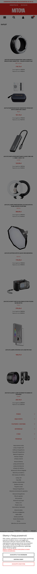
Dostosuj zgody (18, 559)
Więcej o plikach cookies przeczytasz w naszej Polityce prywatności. (16, 550)
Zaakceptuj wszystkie (18, 564)
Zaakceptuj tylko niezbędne (18, 554)
